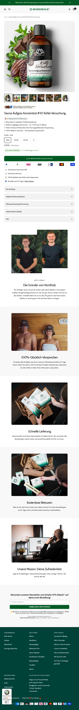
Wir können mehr (60, 657)
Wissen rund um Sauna (62, 644)
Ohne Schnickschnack (61, 653)
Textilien (32, 665)
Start (5, 17)
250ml (25, 140)
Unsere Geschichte (60, 649)
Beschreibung (10, 189)
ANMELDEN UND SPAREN (39, 607)
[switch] (7, 702)
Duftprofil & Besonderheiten (15, 197)
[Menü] (10, 690)
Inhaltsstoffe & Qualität (14, 212)
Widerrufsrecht (9, 679)
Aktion (31, 636)
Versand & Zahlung (60, 636)
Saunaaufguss (34, 644)
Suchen (6, 640)
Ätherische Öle (34, 649)
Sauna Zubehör (34, 653)
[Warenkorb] (74, 9)
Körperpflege (33, 661)
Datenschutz (8, 687)
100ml (16, 140)
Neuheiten (33, 640)
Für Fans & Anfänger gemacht (61, 662)
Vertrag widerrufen (10, 649)
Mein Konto (8, 636)
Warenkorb (8, 644)
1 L (34, 140)
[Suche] (9, 9)
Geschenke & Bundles (37, 657)
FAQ (7, 219)
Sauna (31, 669)
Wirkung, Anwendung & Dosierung (17, 204)
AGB (5, 683)
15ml (7, 140)
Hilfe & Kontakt (59, 640)
